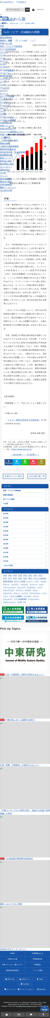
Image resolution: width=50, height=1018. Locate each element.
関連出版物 (5, 143)
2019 (40, 575)
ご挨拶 (3, 23)
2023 (20, 575)
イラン (3, 58)
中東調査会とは (7, 20)
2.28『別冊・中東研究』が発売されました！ (20, 765)
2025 (10, 575)
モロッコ (4, 108)
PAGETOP (45, 1011)
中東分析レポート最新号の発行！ (18, 720)
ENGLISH (40, 9)
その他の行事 (6, 190)
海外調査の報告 (7, 164)
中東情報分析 (6, 123)
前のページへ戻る (14, 476)
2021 (30, 575)
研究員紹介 (5, 35)
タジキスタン (31, 587)
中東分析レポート (8, 129)
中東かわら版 (6, 43)
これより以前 (8, 565)
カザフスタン (8, 593)
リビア (3, 111)
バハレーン (5, 73)
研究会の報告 (6, 161)
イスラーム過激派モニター (12, 132)
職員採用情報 (6, 38)
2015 (20, 578)
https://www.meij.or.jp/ (21, 449)
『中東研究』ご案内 (9, 140)
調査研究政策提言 (8, 149)
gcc (24, 602)
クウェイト (5, 67)
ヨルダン (4, 90)
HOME (12, 953)
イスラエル (5, 79)
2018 (5, 578)
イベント (4, 176)
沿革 (2, 26)
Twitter (41, 979)
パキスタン (24, 584)
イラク (3, 55)
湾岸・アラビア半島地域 (11, 46)
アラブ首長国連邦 (8, 49)
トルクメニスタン (9, 587)
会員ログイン (26, 979)
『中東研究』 (6, 137)
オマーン (4, 61)
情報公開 (4, 29)
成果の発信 (5, 170)
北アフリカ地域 (7, 96)
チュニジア (5, 105)
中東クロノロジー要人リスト (13, 135)
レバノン (4, 93)
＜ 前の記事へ (17, 455)
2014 (25, 578)
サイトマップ (11, 989)
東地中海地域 (6, 76)
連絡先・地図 (6, 40)
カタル (3, 64)
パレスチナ (5, 87)
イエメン (4, 52)
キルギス (28, 590)
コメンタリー (6, 167)
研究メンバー (6, 158)
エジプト (4, 102)
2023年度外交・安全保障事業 (13, 152)
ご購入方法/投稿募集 (9, 146)
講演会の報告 (6, 182)
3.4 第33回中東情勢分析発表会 (16, 859)
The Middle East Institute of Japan (26, 1006)
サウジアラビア (7, 70)
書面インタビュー (8, 187)
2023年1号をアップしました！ (13, 949)
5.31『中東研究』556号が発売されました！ (22, 674)
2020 (35, 575)
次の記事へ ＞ (33, 455)
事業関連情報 (6, 155)
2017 (10, 578)
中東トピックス (7, 126)
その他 (3, 114)
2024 (15, 575)
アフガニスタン (7, 117)
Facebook (26, 984)
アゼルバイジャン (9, 602)
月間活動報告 (6, 185)
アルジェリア (6, 99)
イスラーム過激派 (8, 120)
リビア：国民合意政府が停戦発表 (23, 420)
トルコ (3, 85)
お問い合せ (11, 979)
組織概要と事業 (7, 32)
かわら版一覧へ (36, 476)
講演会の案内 (6, 179)
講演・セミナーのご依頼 (11, 904)
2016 (15, 578)
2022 (25, 575)
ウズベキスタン (35, 593)
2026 (5, 575)
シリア (3, 82)
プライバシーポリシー (27, 989)
